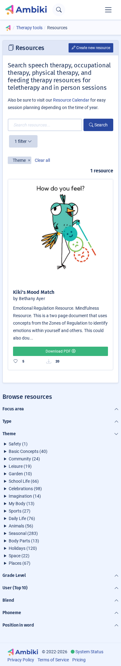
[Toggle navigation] (108, 9)
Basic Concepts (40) (28, 451)
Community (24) (24, 458)
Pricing (79, 659)
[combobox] (45, 125)
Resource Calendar (71, 100)
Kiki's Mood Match (33, 292)
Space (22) (19, 555)
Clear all (42, 160)
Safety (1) (18, 443)
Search (100, 124)
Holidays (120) (23, 548)
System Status (89, 651)
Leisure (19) (20, 466)
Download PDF (59, 351)
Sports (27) (19, 511)
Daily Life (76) (22, 518)
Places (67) (19, 563)
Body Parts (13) (24, 540)
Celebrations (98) (25, 488)
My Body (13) (21, 503)
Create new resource (92, 48)
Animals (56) (21, 525)
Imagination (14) (25, 496)
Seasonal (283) (23, 533)
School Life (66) (24, 481)
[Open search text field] (58, 9)
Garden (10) (20, 473)
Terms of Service (53, 659)
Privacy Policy (20, 659)
